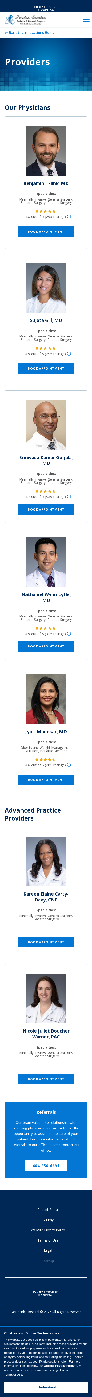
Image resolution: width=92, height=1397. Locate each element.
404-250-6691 (46, 1165)
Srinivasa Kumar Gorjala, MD (46, 460)
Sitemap (48, 1260)
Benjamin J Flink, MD (46, 183)
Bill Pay (48, 1220)
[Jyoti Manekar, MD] (46, 701)
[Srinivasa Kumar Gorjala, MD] (46, 426)
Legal (48, 1250)
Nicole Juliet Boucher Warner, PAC (46, 1034)
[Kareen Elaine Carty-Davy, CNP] (46, 863)
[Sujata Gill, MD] (46, 290)
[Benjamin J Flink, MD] (46, 152)
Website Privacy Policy (48, 1230)
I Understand (46, 1387)
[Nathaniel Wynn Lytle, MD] (46, 564)
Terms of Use (48, 1240)
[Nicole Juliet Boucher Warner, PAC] (46, 1000)
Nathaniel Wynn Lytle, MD (46, 597)
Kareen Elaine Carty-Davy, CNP (46, 897)
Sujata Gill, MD (46, 320)
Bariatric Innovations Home (31, 32)
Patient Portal (48, 1209)
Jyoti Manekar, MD (46, 732)
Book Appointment (46, 231)
